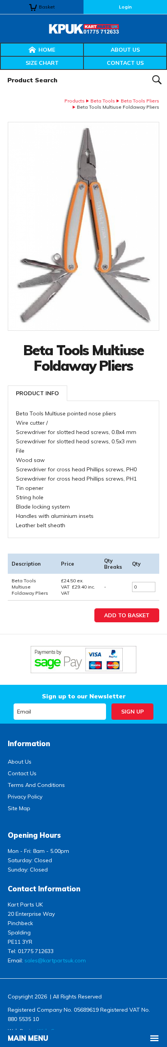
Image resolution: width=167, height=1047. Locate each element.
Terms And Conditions (36, 784)
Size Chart (42, 62)
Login (125, 7)
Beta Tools (102, 101)
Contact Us (125, 62)
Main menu (28, 1038)
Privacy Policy (25, 796)
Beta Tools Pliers (140, 101)
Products (74, 101)
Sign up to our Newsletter (83, 696)
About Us (125, 49)
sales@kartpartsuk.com (55, 960)
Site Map (19, 808)
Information (29, 743)
